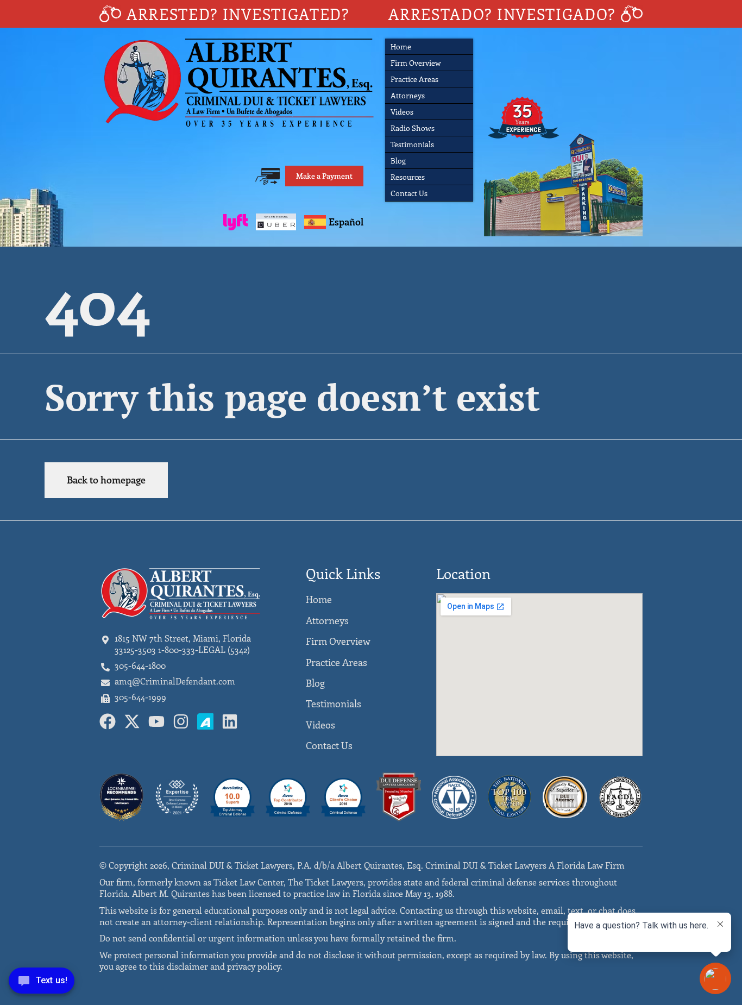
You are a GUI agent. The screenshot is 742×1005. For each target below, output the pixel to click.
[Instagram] (181, 721)
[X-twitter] (132, 721)
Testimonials (412, 144)
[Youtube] (156, 721)
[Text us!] (41, 983)
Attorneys (408, 95)
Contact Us (409, 193)
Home (401, 46)
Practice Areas (414, 79)
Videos (402, 111)
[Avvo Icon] (205, 721)
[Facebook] (107, 721)
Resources (408, 177)
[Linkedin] (230, 721)
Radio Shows (413, 128)
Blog (398, 160)
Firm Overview (416, 63)
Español (346, 221)
